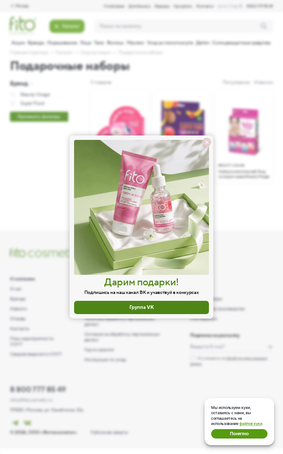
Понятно (239, 433)
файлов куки (250, 423)
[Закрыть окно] (206, 142)
